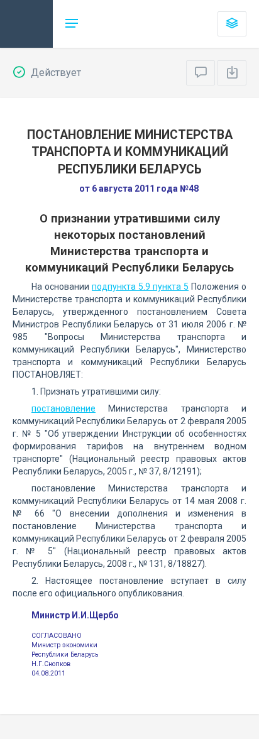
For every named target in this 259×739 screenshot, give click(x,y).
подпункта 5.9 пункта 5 (140, 287)
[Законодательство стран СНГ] (26, 24)
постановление (63, 408)
